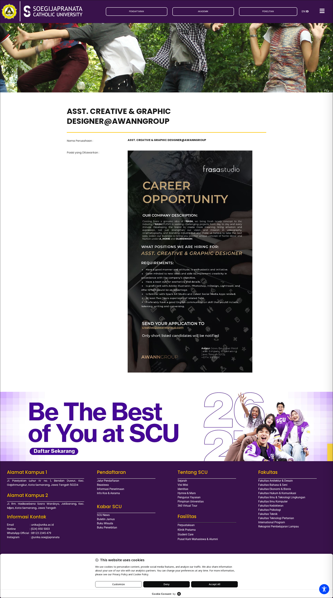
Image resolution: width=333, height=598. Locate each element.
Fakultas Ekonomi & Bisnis (274, 489)
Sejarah (182, 480)
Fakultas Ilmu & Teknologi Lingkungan (281, 497)
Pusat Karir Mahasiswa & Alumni (198, 539)
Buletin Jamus (106, 519)
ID (307, 11)
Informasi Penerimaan (110, 489)
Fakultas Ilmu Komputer (273, 501)
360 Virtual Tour (187, 505)
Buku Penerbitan (107, 527)
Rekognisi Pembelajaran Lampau (278, 526)
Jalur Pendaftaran (108, 480)
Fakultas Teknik (268, 514)
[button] (4, 57)
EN (303, 11)
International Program (271, 522)
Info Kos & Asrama (108, 493)
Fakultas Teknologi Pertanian (276, 518)
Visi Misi (183, 484)
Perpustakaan (186, 525)
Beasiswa (103, 484)
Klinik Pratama (187, 529)
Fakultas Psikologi (269, 509)
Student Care (185, 534)
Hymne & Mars (187, 493)
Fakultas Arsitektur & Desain (275, 480)
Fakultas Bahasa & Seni (272, 484)
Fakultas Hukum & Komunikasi (277, 493)
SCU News (103, 515)
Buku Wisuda (105, 523)
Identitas (183, 489)
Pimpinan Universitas (191, 501)
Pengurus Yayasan (189, 497)
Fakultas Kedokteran (270, 505)
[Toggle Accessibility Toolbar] (324, 589)
